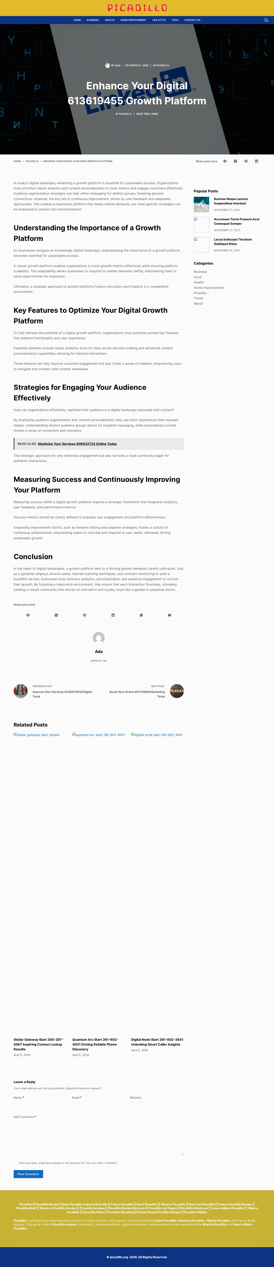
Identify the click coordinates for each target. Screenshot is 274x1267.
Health (110, 19)
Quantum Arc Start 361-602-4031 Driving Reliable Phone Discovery (95, 1044)
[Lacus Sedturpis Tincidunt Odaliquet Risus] (201, 245)
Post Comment (28, 1174)
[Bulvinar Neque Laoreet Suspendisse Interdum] (201, 204)
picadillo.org (119, 1257)
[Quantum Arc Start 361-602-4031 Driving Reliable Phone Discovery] (98, 882)
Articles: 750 (99, 660)
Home (77, 19)
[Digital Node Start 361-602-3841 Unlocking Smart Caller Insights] (157, 882)
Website (135, 1097)
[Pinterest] (246, 161)
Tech (175, 19)
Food (197, 277)
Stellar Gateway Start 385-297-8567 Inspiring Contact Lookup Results (38, 1044)
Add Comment (25, 1117)
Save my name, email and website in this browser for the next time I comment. (68, 1162)
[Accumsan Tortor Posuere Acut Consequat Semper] (201, 224)
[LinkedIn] (256, 161)
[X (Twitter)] (235, 161)
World (198, 304)
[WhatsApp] (141, 615)
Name (19, 1097)
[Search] (266, 20)
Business (93, 19)
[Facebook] (225, 161)
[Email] (169, 615)
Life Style (159, 19)
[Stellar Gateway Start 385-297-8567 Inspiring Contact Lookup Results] (40, 882)
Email (77, 1097)
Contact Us (192, 19)
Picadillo (162, 65)
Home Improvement (133, 19)
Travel (198, 298)
